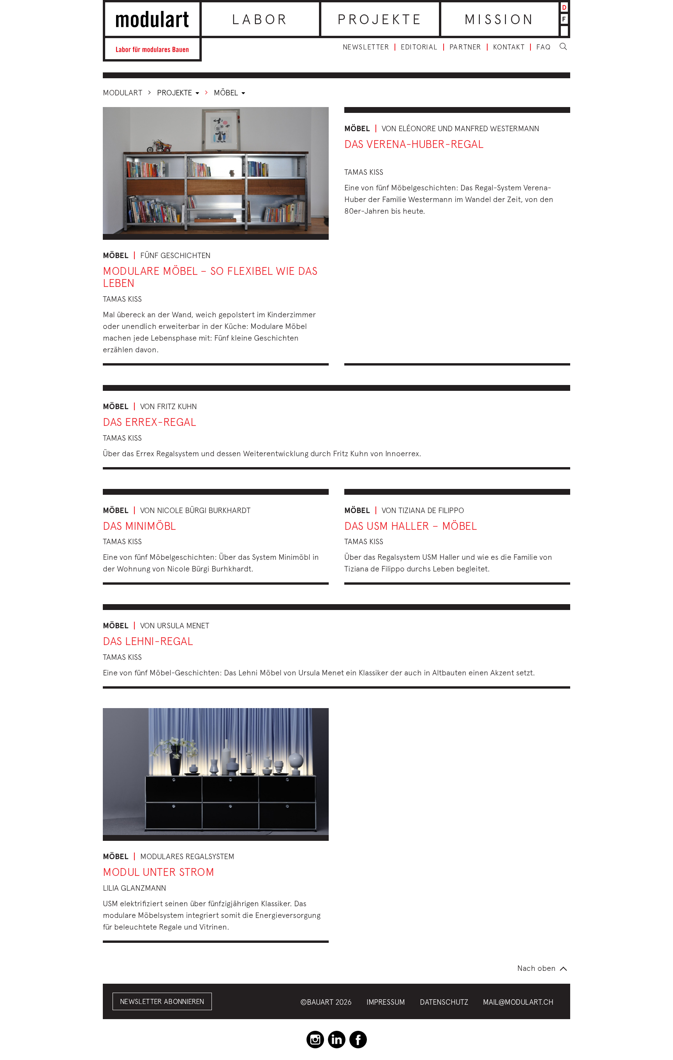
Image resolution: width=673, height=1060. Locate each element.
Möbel (227, 92)
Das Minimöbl (139, 525)
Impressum (385, 1002)
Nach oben (536, 967)
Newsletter (366, 47)
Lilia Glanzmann (134, 887)
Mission (499, 19)
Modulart (122, 92)
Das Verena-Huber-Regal (413, 143)
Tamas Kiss (122, 298)
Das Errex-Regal (149, 421)
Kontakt (509, 47)
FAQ (543, 47)
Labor (260, 19)
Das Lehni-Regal (148, 641)
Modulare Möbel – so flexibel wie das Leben (210, 276)
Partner (465, 47)
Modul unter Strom (159, 871)
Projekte (380, 19)
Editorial (419, 47)
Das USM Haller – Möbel (410, 525)
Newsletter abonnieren (162, 1001)
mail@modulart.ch (518, 1002)
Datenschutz (444, 1002)
